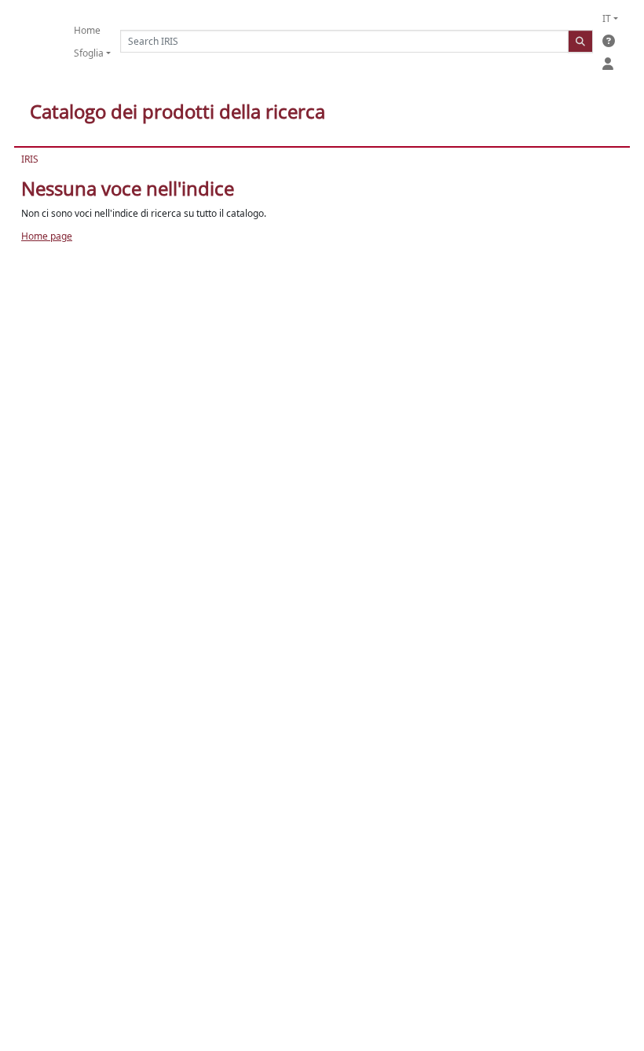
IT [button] (606, 18)
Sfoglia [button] (89, 53)
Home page (46, 236)
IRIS (29, 159)
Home (87, 30)
